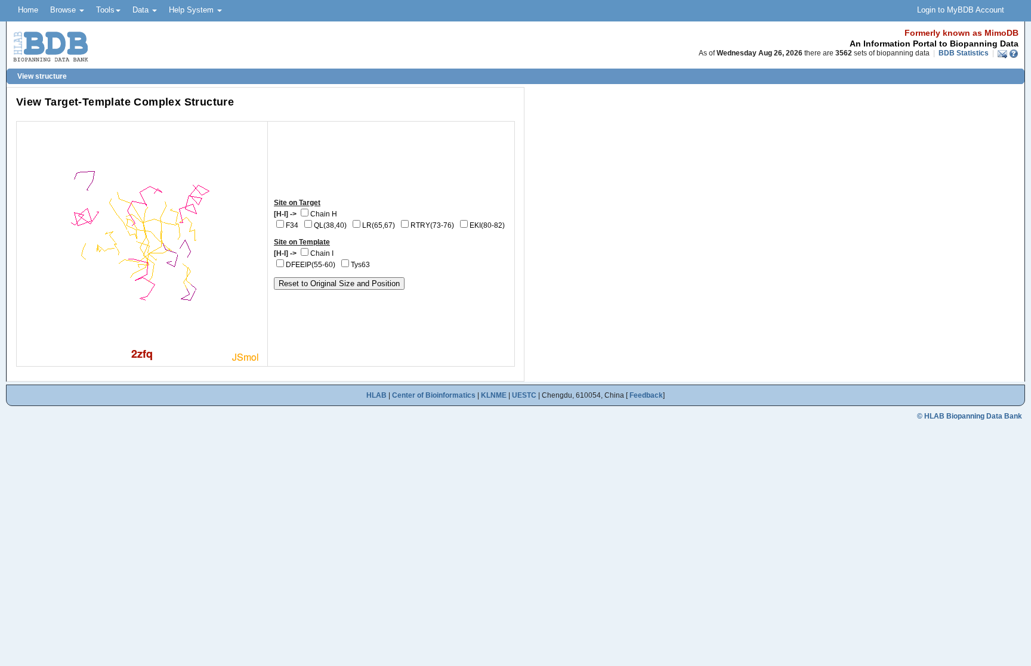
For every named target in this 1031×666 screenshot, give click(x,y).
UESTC (524, 395)
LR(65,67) (378, 225)
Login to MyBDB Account (960, 9)
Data (141, 9)
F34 (292, 225)
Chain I (322, 253)
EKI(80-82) (487, 225)
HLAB (376, 395)
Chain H (323, 214)
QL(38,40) (330, 225)
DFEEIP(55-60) (310, 265)
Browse (64, 9)
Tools (105, 9)
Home (28, 9)
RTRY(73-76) (432, 225)
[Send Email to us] (1003, 53)
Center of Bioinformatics (434, 395)
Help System (192, 9)
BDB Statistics (964, 53)
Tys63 (360, 265)
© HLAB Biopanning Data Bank (969, 416)
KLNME (494, 395)
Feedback (646, 395)
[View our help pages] (1013, 53)
